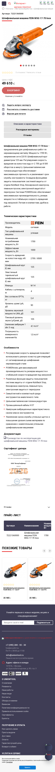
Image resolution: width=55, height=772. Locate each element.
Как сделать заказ (10, 729)
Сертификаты (8, 715)
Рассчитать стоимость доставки (23, 109)
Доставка (6, 736)
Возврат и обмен (9, 747)
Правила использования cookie (15, 711)
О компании (7, 683)
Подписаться (43, 622)
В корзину (13, 90)
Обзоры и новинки (9, 701)
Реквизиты (6, 686)
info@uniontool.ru (15, 655)
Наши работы (7, 690)
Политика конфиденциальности (15, 708)
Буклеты (5, 718)
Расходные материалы (27, 129)
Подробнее (9, 762)
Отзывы (27, 135)
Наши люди (7, 694)
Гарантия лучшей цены (11, 743)
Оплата (5, 740)
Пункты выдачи (8, 732)
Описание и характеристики (28, 124)
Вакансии (6, 704)
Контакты (6, 697)
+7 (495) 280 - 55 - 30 (16, 645)
